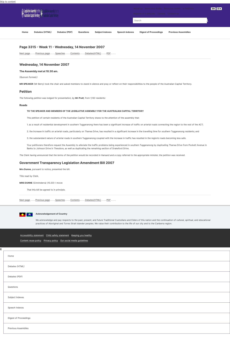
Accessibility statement (32, 235)
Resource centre (172, 8)
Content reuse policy (30, 240)
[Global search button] (206, 20)
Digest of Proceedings (151, 32)
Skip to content (8, 1)
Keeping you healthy (81, 235)
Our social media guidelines (74, 240)
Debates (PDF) (65, 32)
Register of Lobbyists (144, 13)
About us (137, 8)
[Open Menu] (213, 8)
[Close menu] (1, 249)
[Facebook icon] (195, 234)
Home (25, 32)
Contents (75, 53)
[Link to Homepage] (40, 14)
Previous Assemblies (180, 32)
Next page (24, 53)
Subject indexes (103, 32)
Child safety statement (57, 235)
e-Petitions (188, 8)
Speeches (60, 53)
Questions (83, 32)
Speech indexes (125, 32)
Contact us (173, 13)
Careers (161, 13)
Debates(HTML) (93, 53)
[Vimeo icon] (208, 234)
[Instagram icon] (188, 234)
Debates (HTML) (43, 32)
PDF (108, 53)
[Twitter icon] (201, 234)
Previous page (42, 53)
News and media (153, 8)
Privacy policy (51, 240)
